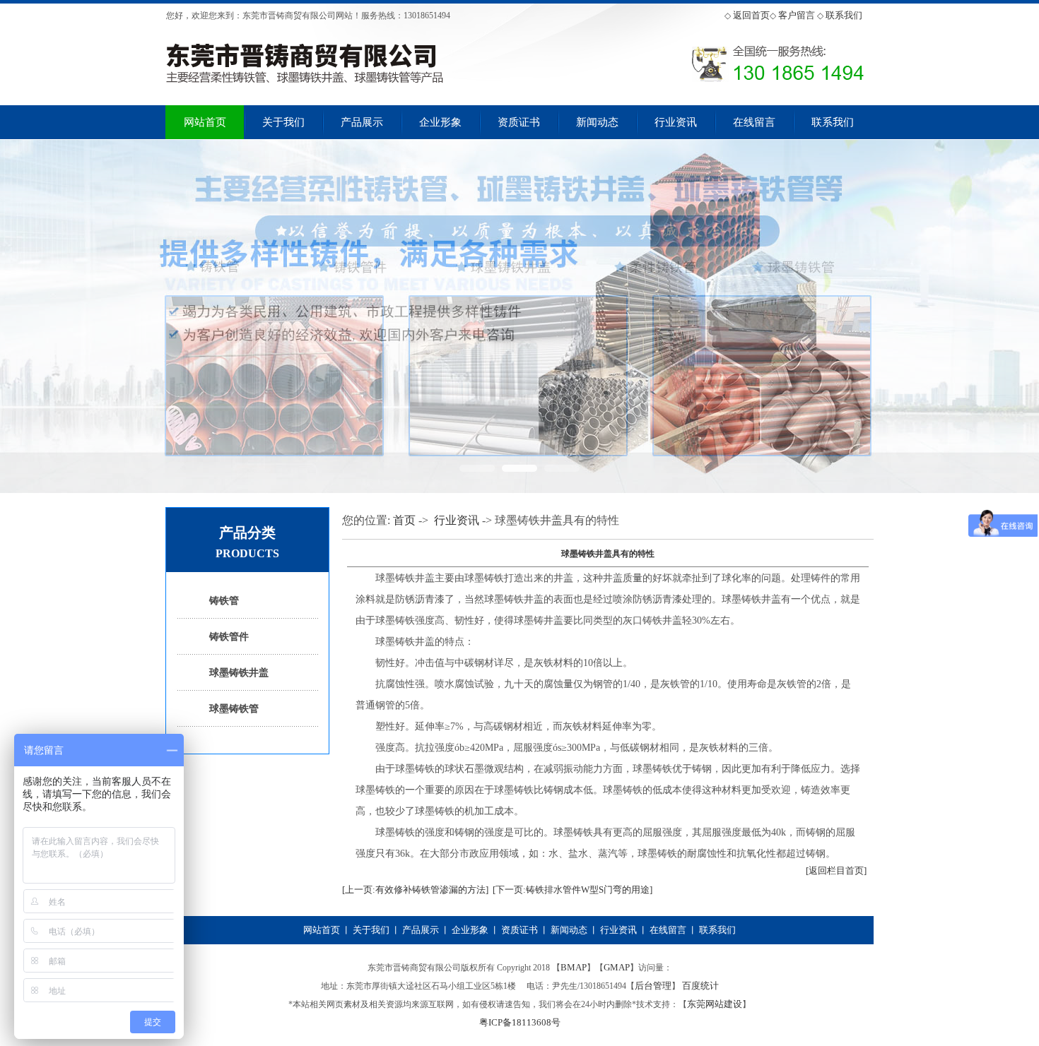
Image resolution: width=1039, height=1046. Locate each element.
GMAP (617, 967)
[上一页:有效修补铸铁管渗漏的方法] (415, 889)
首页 (404, 520)
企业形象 (440, 122)
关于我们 (283, 122)
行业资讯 (675, 122)
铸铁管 (224, 600)
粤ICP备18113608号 (519, 1022)
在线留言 (754, 122)
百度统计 (700, 985)
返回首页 (751, 15)
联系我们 (844, 15)
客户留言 (796, 15)
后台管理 (653, 985)
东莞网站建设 (714, 1004)
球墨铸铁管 (234, 708)
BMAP (573, 967)
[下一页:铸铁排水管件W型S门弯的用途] (572, 889)
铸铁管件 (229, 636)
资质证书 (519, 122)
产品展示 (362, 122)
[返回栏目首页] (836, 870)
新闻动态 (597, 122)
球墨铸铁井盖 (239, 672)
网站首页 (205, 122)
